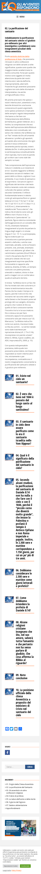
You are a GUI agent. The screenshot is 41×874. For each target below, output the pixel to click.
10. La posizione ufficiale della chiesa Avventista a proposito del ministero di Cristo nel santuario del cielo (25, 702)
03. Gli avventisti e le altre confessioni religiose (16, 791)
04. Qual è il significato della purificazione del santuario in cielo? (25, 462)
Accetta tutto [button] (25, 866)
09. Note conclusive (21, 676)
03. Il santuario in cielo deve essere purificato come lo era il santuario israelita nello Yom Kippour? (25, 432)
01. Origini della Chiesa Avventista (19, 784)
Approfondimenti (13, 808)
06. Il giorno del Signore (15, 802)
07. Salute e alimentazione (16, 805)
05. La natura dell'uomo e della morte (20, 799)
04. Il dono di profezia (14, 796)
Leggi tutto (7, 870)
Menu (22, 16)
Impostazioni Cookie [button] (10, 866)
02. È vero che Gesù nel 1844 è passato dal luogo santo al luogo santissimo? (24, 402)
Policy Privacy (16, 870)
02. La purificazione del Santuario (19, 787)
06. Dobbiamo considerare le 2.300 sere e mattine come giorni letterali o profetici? (24, 578)
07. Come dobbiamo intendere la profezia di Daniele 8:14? (23, 604)
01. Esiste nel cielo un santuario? (23, 379)
